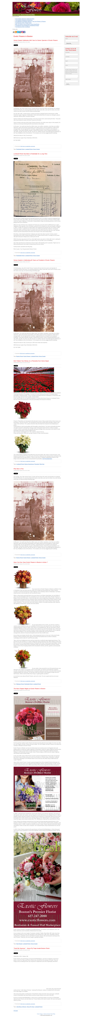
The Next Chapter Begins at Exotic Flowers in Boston (29, 688)
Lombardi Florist (29, 149)
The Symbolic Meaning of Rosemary (24, 20)
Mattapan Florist (20, 684)
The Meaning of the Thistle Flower (23, 22)
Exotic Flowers (27, 356)
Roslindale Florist (20, 149)
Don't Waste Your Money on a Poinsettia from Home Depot (31, 361)
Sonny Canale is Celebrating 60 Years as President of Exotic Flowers (34, 260)
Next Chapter (19, 943)
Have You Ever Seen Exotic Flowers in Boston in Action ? (31, 562)
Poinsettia (36, 464)
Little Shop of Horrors (21, 1006)
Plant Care (42, 464)
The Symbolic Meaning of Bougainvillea (24, 18)
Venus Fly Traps (30, 1006)
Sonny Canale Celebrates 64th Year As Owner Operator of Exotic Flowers (36, 40)
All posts (16, 1010)
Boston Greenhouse (29, 464)
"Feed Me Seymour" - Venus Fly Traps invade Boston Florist (32, 948)
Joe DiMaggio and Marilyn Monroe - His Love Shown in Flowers (30, 21)
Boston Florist (19, 356)
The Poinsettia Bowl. (47, 458)
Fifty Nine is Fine (19, 469)
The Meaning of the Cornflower (22, 26)
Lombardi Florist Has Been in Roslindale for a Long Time (30, 154)
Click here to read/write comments (27, 146)
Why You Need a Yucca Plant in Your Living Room (27, 24)
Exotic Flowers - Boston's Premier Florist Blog (46, 1013)
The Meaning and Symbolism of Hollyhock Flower (27, 25)
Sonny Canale (36, 149)
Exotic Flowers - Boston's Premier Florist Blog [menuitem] (23, 14)
